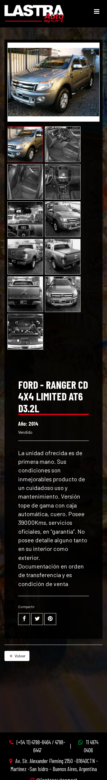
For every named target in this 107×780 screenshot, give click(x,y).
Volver (20, 655)
